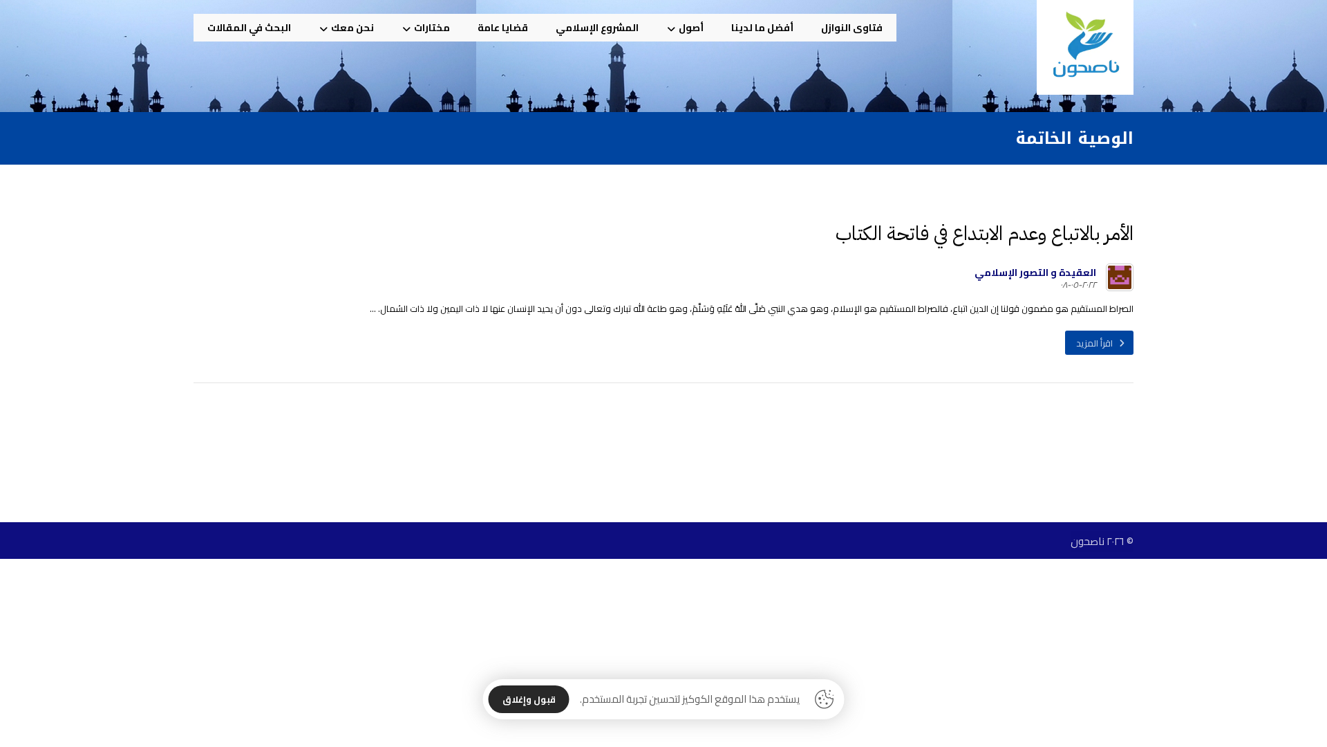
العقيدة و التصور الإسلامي (1035, 272)
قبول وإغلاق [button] (529, 699)
